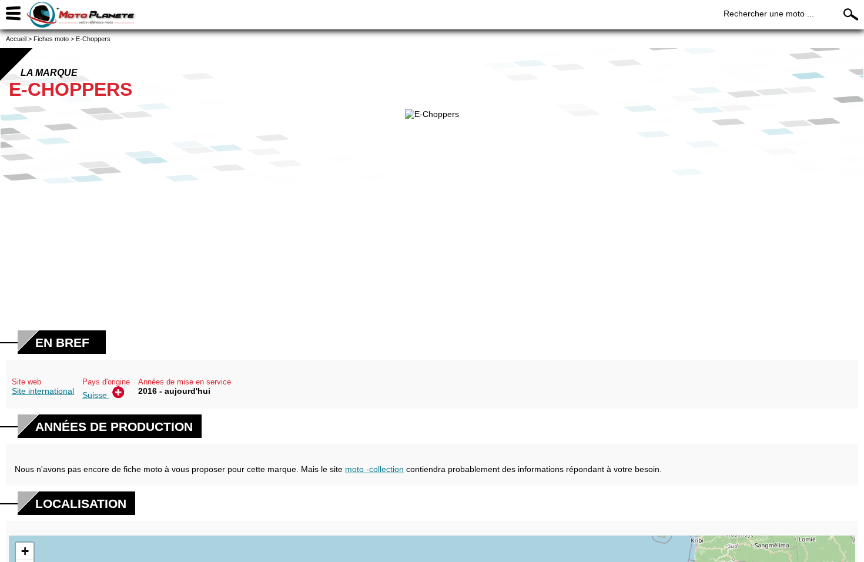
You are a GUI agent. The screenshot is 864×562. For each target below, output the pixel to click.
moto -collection (374, 469)
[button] (25, 551)
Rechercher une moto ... (769, 13)
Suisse (95, 395)
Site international (43, 391)
